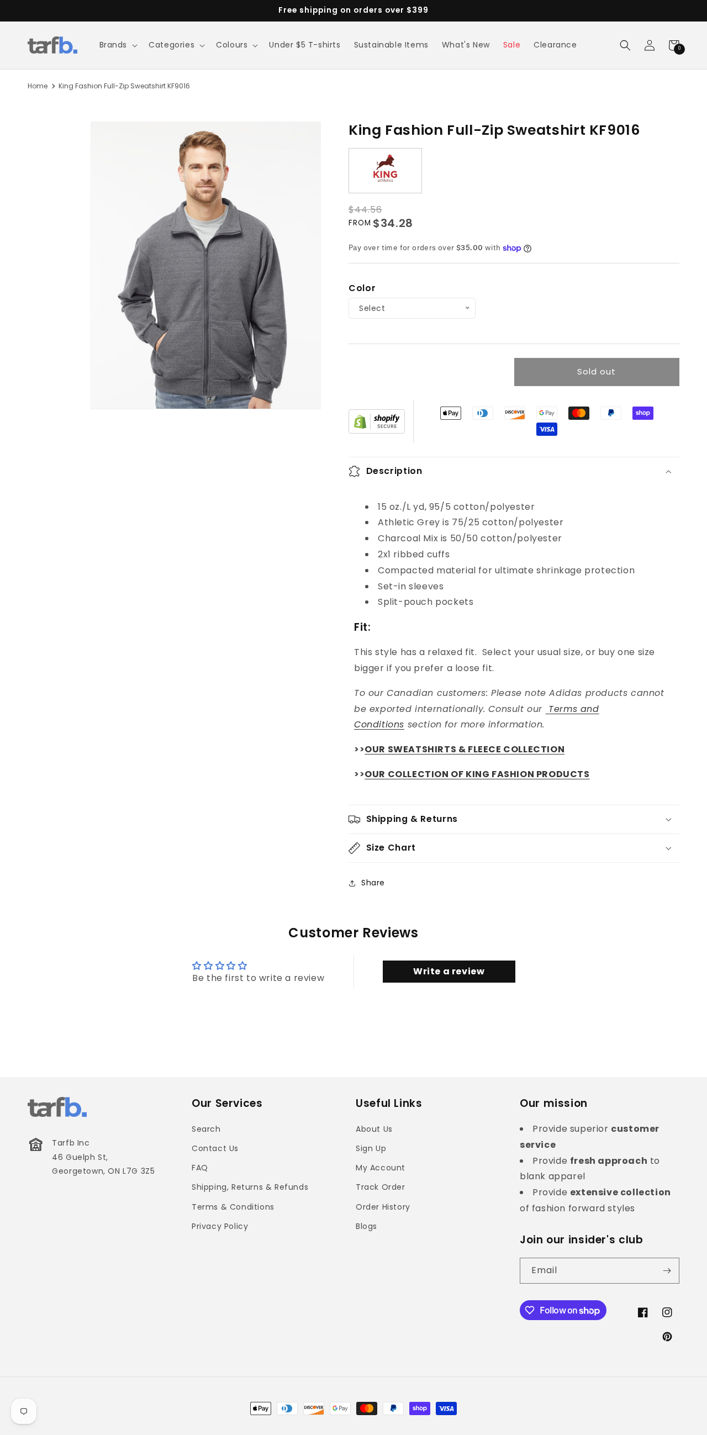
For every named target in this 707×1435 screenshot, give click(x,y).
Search (206, 1129)
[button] (118, 44)
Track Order (380, 1187)
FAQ (200, 1167)
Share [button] (373, 882)
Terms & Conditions (233, 1206)
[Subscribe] (667, 1271)
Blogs (366, 1226)
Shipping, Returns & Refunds (250, 1187)
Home (38, 86)
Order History (383, 1206)
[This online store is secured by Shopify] (377, 421)
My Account (380, 1167)
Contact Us (215, 1148)
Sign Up (371, 1148)
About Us (374, 1129)
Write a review (448, 971)
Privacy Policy (220, 1226)
